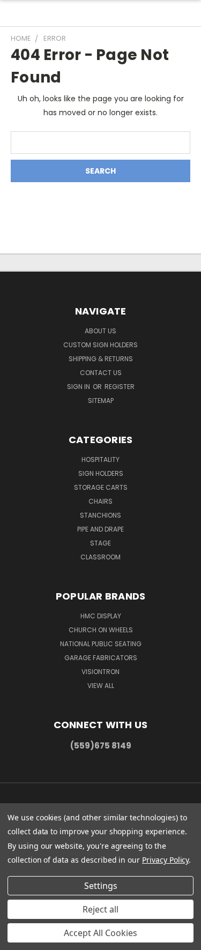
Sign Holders (100, 473)
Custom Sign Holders (100, 344)
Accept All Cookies (100, 933)
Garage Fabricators (100, 657)
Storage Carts (101, 487)
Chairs (100, 501)
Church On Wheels (101, 629)
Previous (17, 939)
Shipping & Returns (101, 358)
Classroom (100, 557)
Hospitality (100, 459)
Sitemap (101, 400)
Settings (100, 886)
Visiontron (100, 671)
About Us (100, 330)
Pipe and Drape (100, 529)
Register (120, 386)
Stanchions (100, 515)
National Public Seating (101, 643)
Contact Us (101, 372)
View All (100, 685)
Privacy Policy (165, 860)
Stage (100, 543)
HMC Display (100, 615)
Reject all (100, 909)
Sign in (79, 386)
